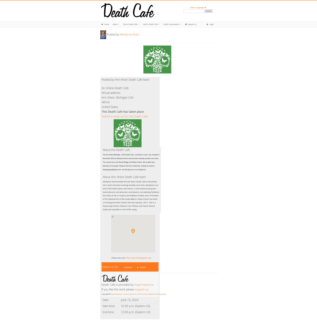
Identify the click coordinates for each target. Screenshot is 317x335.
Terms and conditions (146, 294)
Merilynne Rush (129, 34)
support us (141, 289)
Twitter (143, 267)
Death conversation (171, 24)
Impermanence (143, 285)
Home (106, 24)
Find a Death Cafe (130, 24)
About (115, 24)
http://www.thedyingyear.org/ (138, 258)
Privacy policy (161, 294)
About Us (133, 294)
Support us (191, 24)
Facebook (128, 267)
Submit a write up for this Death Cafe (125, 116)
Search (208, 11)
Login (211, 24)
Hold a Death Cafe (150, 24)
